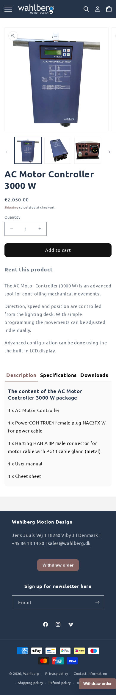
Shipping (11, 207)
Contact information (90, 673)
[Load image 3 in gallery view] (87, 150)
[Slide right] (109, 151)
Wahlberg (31, 673)
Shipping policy (30, 682)
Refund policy (59, 682)
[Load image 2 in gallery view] (57, 150)
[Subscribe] (97, 602)
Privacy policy (56, 673)
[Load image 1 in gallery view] (28, 150)
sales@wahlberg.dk (69, 543)
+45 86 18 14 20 (28, 543)
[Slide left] (6, 151)
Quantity (12, 217)
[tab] (21, 375)
